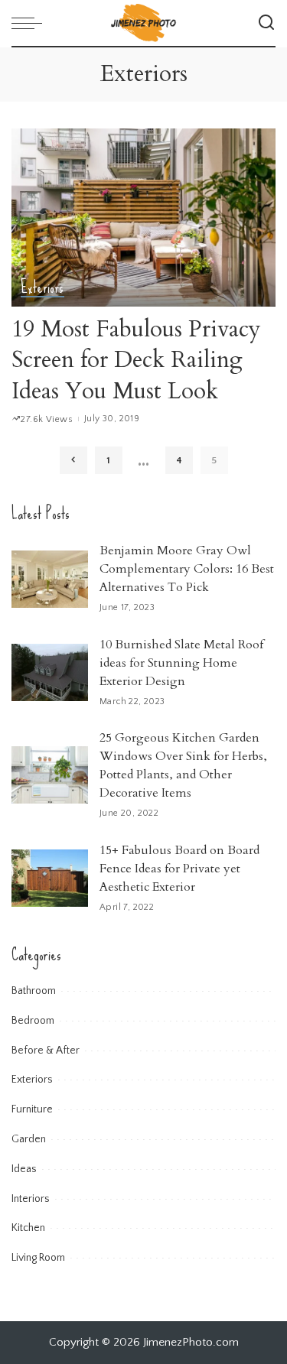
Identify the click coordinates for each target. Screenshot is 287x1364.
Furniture (32, 1109)
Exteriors (42, 288)
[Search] (266, 23)
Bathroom (33, 991)
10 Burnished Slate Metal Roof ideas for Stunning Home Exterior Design (181, 663)
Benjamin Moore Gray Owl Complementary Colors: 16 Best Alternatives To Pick (186, 569)
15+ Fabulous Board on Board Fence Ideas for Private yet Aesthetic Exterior (179, 868)
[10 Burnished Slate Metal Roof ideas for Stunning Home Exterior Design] (49, 672)
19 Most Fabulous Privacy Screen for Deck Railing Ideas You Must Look (136, 360)
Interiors (30, 1199)
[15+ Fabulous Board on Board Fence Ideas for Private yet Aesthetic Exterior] (49, 878)
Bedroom (32, 1021)
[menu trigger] (30, 23)
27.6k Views (47, 419)
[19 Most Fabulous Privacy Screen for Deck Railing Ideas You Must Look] (143, 217)
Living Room (38, 1258)
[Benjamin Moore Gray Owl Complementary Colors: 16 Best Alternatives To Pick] (49, 579)
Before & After (45, 1050)
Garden (28, 1139)
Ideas (24, 1169)
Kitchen (28, 1228)
